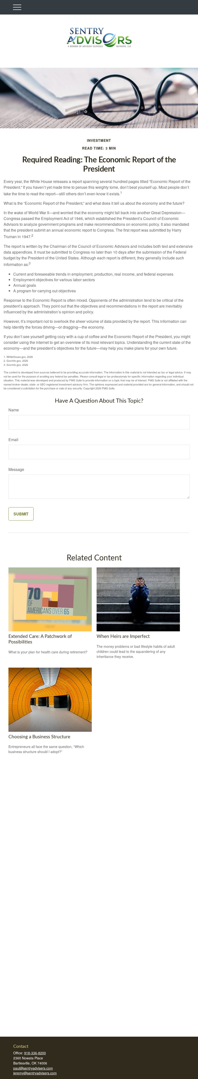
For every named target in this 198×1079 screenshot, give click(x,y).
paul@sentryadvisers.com (33, 1068)
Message (16, 469)
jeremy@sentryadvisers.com (35, 1073)
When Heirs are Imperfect (123, 636)
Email (13, 439)
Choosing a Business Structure (39, 737)
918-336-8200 (35, 1052)
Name (13, 410)
